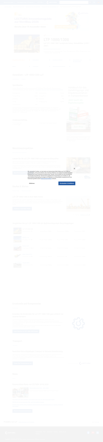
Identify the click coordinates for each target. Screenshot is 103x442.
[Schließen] (74, 168)
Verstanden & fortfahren (67, 183)
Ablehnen (32, 183)
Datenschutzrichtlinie (46, 178)
